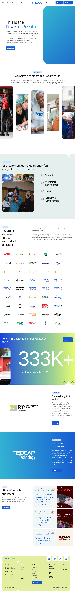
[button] (11, 3)
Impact (22, 569)
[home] (37, 3)
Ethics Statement (56, 587)
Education (34, 567)
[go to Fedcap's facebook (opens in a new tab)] (54, 558)
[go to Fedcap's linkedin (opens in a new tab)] (49, 558)
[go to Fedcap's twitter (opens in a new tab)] (60, 558)
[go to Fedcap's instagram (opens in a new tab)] (66, 558)
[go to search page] (3, 3)
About (22, 567)
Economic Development (35, 576)
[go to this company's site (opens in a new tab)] (7, 254)
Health (33, 573)
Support (59, 3)
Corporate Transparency (52, 569)
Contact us (68, 3)
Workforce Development (35, 570)
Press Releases (51, 573)
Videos (51, 580)
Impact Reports (51, 577)
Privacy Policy (64, 587)
